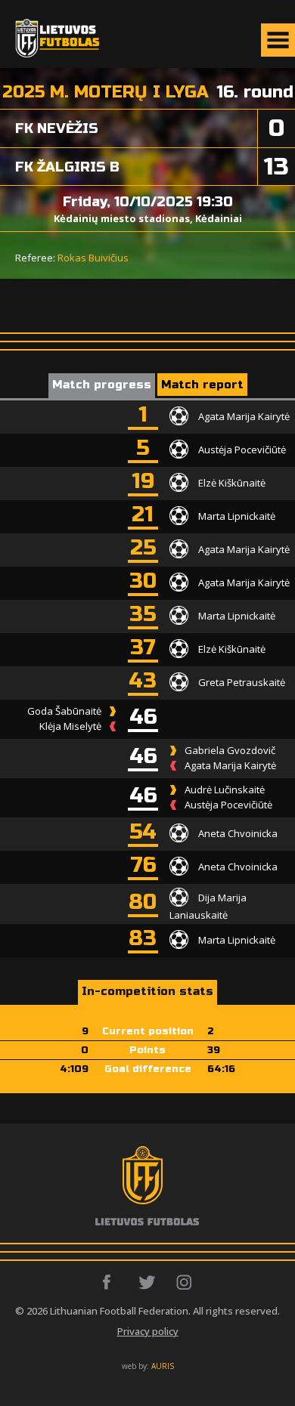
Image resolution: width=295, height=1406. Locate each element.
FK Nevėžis (56, 128)
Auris (162, 1366)
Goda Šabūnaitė (64, 711)
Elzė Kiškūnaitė (232, 482)
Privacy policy (148, 1331)
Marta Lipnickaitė (236, 515)
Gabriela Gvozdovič (230, 750)
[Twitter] (147, 1282)
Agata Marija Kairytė (244, 415)
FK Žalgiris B (67, 167)
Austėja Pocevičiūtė (242, 449)
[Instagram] (184, 1282)
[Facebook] (110, 1282)
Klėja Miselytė (70, 726)
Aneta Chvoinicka (238, 832)
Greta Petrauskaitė (241, 681)
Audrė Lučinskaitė (225, 789)
